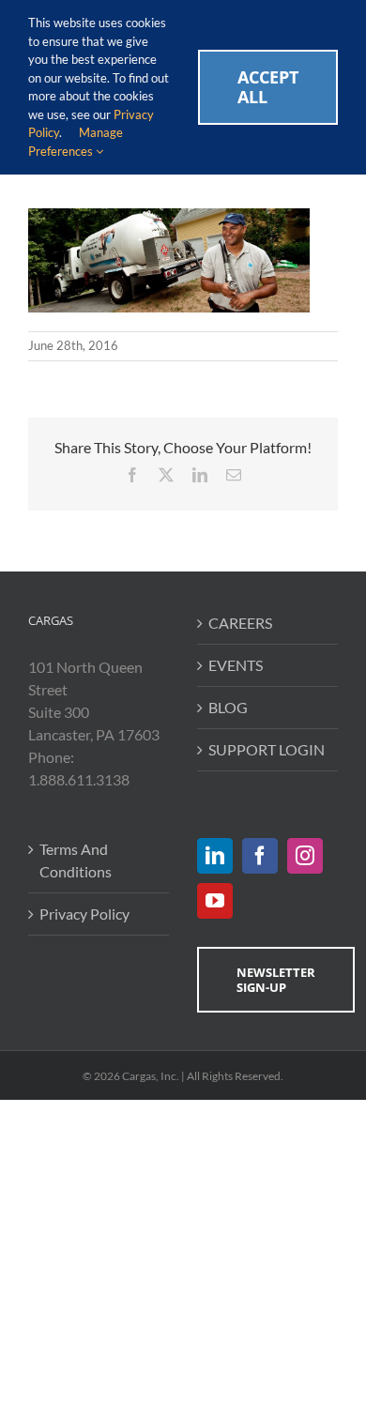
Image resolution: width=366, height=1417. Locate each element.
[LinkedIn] (215, 856)
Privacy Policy (84, 913)
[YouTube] (215, 901)
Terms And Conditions (75, 860)
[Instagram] (305, 856)
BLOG (228, 707)
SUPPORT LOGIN (266, 749)
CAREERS (240, 623)
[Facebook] (260, 856)
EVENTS (235, 665)
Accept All (267, 87)
